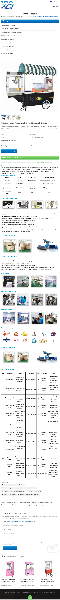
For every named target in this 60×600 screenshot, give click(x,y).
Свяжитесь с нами (8, 151)
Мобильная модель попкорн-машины (14, 484)
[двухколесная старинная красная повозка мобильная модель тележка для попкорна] (48, 569)
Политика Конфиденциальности (21, 518)
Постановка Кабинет (7, 43)
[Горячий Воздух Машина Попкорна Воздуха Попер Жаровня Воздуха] (10, 569)
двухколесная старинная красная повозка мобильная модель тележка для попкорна (48, 580)
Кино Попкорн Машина (8, 25)
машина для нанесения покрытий (11, 36)
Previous (55, 556)
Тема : (19, 521)
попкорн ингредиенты (7, 46)
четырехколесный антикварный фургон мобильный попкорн (21, 521)
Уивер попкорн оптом (35, 491)
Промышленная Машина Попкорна (11, 32)
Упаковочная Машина (7, 39)
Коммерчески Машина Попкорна (16, 16)
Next (57, 556)
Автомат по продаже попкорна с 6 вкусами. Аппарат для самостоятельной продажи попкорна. (27, 502)
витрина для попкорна (10, 494)
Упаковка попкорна (7, 50)
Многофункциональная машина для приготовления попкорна (20, 488)
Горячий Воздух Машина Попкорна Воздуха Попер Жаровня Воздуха (26, 505)
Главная (5, 16)
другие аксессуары (7, 53)
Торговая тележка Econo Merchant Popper (14, 491)
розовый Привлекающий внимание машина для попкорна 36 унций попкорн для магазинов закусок (28, 580)
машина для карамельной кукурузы (29, 494)
